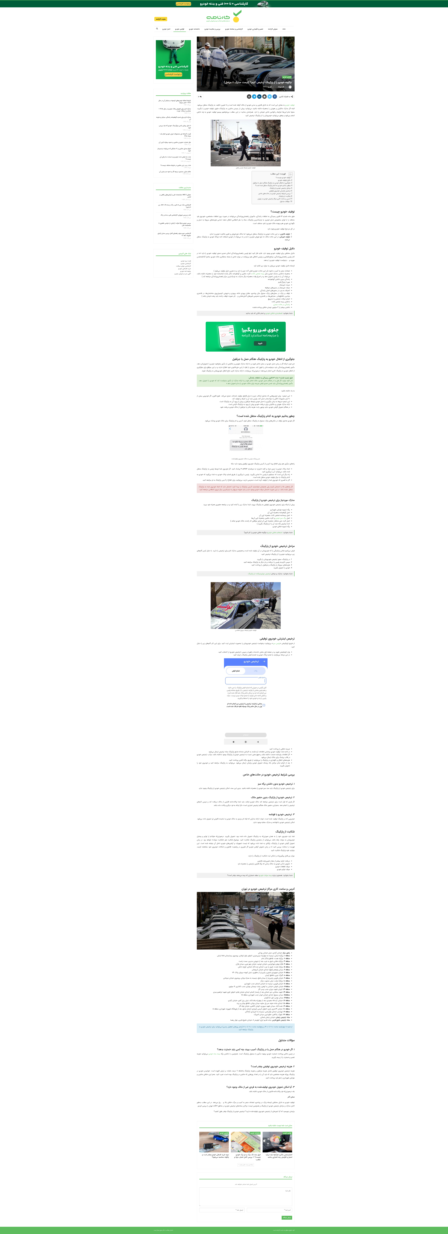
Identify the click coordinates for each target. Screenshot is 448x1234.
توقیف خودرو (290, 105)
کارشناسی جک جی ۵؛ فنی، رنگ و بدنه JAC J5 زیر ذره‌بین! (174, 206)
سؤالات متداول (285, 201)
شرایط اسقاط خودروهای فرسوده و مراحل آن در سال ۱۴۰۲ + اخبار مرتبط (174, 101)
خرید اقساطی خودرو (184, 268)
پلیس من (276, 643)
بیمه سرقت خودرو (265, 875)
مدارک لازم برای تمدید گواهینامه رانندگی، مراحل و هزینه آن (173, 118)
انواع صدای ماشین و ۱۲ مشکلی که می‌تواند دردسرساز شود (174, 149)
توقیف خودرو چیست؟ (283, 177)
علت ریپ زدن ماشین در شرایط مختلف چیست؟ (176, 165)
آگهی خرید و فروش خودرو (183, 274)
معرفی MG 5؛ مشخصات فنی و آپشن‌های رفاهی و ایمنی (175, 196)
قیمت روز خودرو (186, 261)
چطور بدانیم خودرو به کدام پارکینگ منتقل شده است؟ (272, 185)
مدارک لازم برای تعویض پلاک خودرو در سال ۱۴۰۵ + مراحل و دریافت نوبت (175, 110)
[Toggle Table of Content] (289, 174)
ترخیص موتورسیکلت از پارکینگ (259, 573)
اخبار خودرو (166, 29)
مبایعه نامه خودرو (185, 271)
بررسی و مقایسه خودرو (212, 29)
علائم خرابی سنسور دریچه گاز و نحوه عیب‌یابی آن (175, 171)
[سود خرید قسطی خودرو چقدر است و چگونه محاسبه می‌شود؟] (214, 1142)
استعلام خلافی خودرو (274, 532)
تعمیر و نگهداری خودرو (255, 29)
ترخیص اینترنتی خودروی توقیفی (279, 191)
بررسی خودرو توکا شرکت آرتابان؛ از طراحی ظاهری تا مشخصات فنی (175, 224)
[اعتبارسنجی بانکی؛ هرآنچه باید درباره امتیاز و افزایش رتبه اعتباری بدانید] (277, 1142)
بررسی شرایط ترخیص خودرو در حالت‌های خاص (274, 193)
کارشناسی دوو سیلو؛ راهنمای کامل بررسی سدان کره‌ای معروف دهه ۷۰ (174, 234)
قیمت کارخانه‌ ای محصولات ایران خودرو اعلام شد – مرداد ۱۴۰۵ (175, 135)
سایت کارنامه (161, 19)
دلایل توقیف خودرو (284, 180)
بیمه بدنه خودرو (214, 1053)
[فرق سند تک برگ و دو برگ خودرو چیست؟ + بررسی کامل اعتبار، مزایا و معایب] (245, 1142)
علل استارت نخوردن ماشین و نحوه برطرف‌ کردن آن (175, 142)
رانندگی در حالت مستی (281, 304)
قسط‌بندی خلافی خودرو (274, 313)
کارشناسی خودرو (186, 263)
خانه (284, 29)
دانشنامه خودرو (194, 29)
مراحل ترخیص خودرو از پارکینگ (280, 188)
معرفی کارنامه (273, 29)
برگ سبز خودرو (280, 518)
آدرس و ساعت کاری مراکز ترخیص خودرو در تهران (274, 199)
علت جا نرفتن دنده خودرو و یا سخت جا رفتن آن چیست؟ (175, 158)
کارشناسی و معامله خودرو (234, 29)
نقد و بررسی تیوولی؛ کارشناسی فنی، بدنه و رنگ (176, 215)
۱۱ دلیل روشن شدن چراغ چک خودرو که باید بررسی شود (175, 126)
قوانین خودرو (179, 29)
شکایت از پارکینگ (284, 196)
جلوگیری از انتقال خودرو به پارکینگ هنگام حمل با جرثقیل (271, 183)
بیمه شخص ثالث (258, 273)
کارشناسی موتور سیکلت (183, 266)
